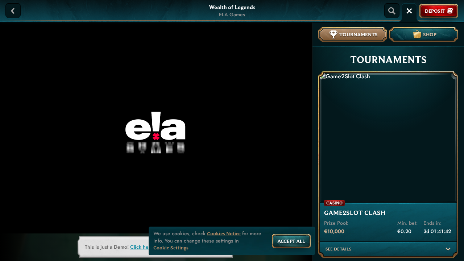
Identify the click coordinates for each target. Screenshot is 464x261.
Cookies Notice (224, 234)
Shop (429, 34)
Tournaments (358, 34)
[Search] (392, 11)
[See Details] (448, 249)
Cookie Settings (170, 248)
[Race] (409, 11)
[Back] (13, 11)
